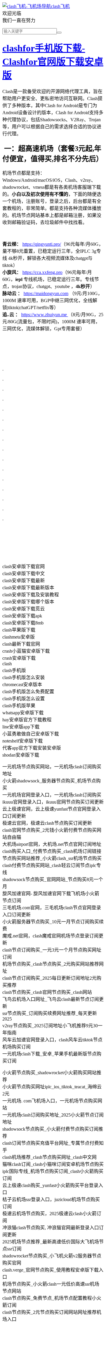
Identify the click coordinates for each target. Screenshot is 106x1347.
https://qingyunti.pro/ (41, 244)
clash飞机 (60, 6)
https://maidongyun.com (46, 293)
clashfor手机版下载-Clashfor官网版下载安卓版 (52, 61)
